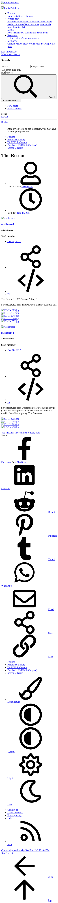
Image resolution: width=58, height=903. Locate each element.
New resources (31, 24)
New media (41, 21)
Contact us (12, 809)
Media (10, 30)
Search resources (30, 38)
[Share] (30, 267)
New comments (27, 32)
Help (9, 818)
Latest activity (20, 27)
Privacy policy (14, 815)
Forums (11, 13)
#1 (8, 294)
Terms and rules (15, 812)
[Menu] (2, 6)
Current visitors (14, 43)
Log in (4, 116)
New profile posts (31, 43)
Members (12, 41)
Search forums (25, 16)
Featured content (15, 21)
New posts (12, 16)
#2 (8, 402)
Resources (12, 35)
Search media (41, 32)
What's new (13, 18)
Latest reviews (14, 38)
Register (5, 122)
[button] (30, 725)
